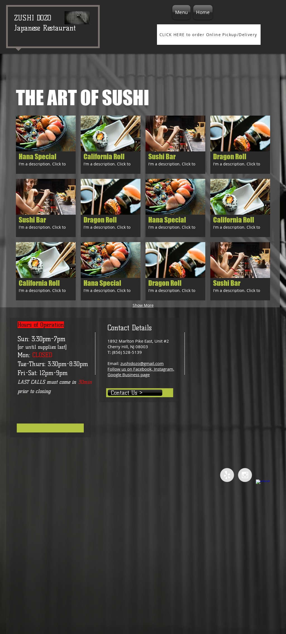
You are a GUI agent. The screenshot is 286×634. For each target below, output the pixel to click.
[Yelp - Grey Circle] (227, 475)
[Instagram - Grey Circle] (245, 475)
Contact (118, 328)
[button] (46, 145)
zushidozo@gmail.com (142, 363)
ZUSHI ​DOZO (32, 18)
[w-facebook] (263, 486)
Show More (143, 305)
